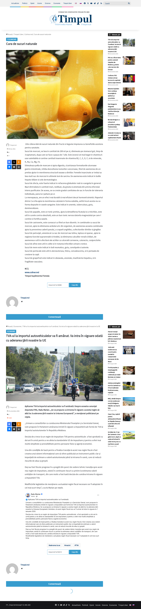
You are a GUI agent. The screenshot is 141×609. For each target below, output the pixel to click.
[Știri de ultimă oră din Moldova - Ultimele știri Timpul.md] (70, 18)
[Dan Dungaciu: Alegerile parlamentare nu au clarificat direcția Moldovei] (129, 107)
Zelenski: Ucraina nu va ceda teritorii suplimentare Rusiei (114, 135)
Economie (57, 3)
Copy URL (75, 285)
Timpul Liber (67, 3)
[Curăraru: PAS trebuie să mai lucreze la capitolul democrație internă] (129, 78)
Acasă (10, 34)
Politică (24, 3)
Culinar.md (29, 34)
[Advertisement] (121, 179)
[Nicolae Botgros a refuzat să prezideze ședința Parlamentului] (129, 122)
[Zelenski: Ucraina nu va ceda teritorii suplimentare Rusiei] (129, 136)
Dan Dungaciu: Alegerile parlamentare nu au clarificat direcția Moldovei (114, 109)
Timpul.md (13, 145)
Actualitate (15, 3)
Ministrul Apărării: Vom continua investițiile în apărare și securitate (113, 93)
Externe (47, 3)
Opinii (32, 3)
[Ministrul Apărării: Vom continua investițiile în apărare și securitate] (129, 91)
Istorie (39, 3)
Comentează (54, 316)
